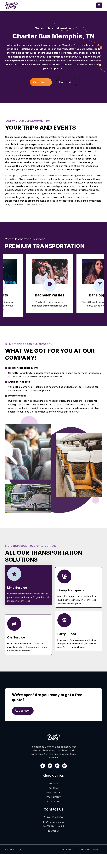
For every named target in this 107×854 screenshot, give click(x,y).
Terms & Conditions (89, 849)
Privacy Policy (66, 849)
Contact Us (53, 801)
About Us (54, 783)
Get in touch (40, 82)
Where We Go (53, 792)
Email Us (54, 830)
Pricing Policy (53, 797)
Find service (66, 82)
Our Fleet (53, 788)
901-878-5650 (55, 817)
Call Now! (24, 710)
